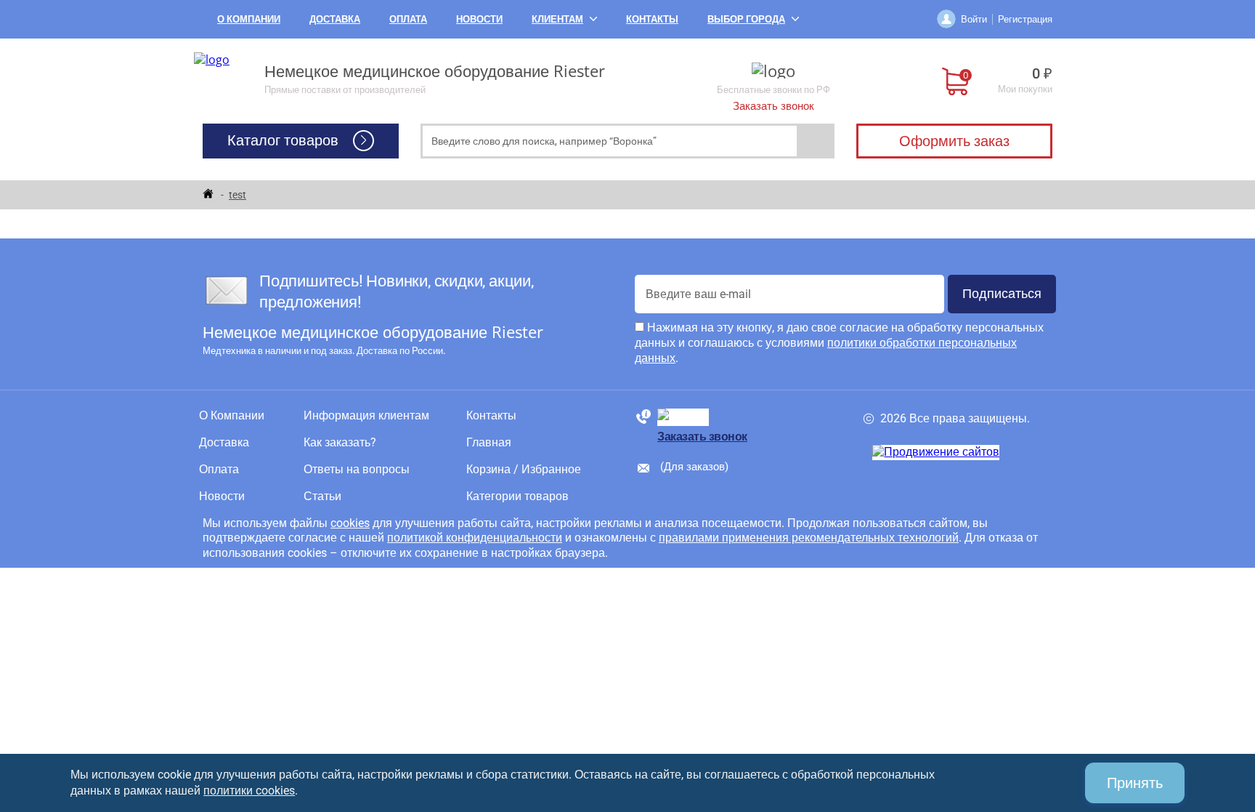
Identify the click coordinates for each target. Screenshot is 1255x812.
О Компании (248, 18)
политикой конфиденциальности (474, 537)
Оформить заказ (954, 141)
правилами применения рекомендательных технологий (809, 537)
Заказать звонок (773, 106)
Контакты (652, 18)
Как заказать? (340, 442)
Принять (1135, 783)
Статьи (322, 496)
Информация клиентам (366, 415)
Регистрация (1025, 19)
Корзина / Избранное (523, 469)
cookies (350, 523)
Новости (479, 18)
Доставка (334, 18)
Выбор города (746, 18)
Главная (488, 442)
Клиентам (557, 18)
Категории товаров (517, 496)
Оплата (408, 18)
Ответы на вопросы (357, 469)
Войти (974, 19)
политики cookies (249, 790)
